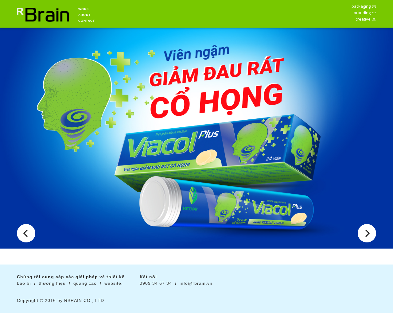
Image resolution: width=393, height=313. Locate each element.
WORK (83, 9)
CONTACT (86, 20)
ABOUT (84, 15)
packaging (361, 7)
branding (362, 13)
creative (363, 19)
